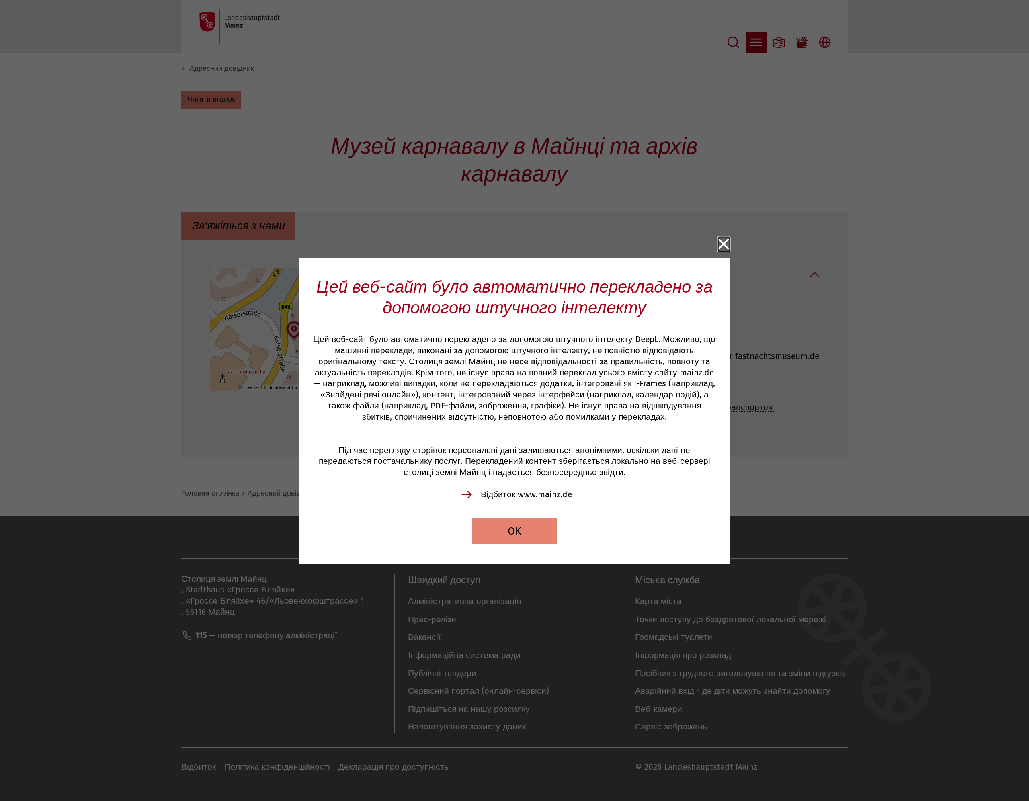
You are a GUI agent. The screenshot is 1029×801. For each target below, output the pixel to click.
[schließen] (724, 244)
